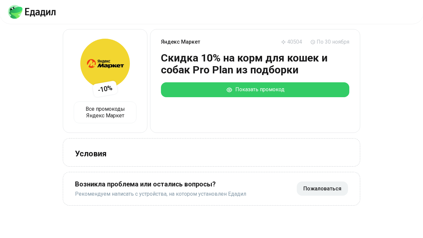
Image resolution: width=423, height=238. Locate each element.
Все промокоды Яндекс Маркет (105, 112)
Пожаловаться (322, 188)
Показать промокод (259, 89)
